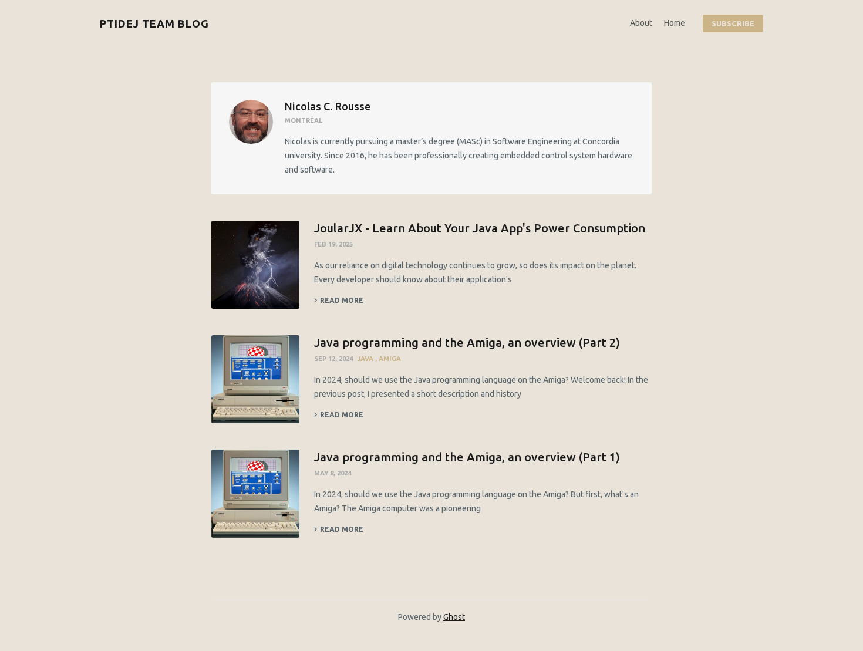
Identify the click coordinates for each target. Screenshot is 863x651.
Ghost (454, 617)
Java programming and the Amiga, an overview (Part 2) (467, 342)
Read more (341, 300)
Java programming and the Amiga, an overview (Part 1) (467, 457)
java (366, 358)
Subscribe (733, 23)
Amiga (390, 358)
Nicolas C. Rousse (327, 106)
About (641, 23)
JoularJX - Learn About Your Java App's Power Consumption (479, 228)
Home (674, 23)
